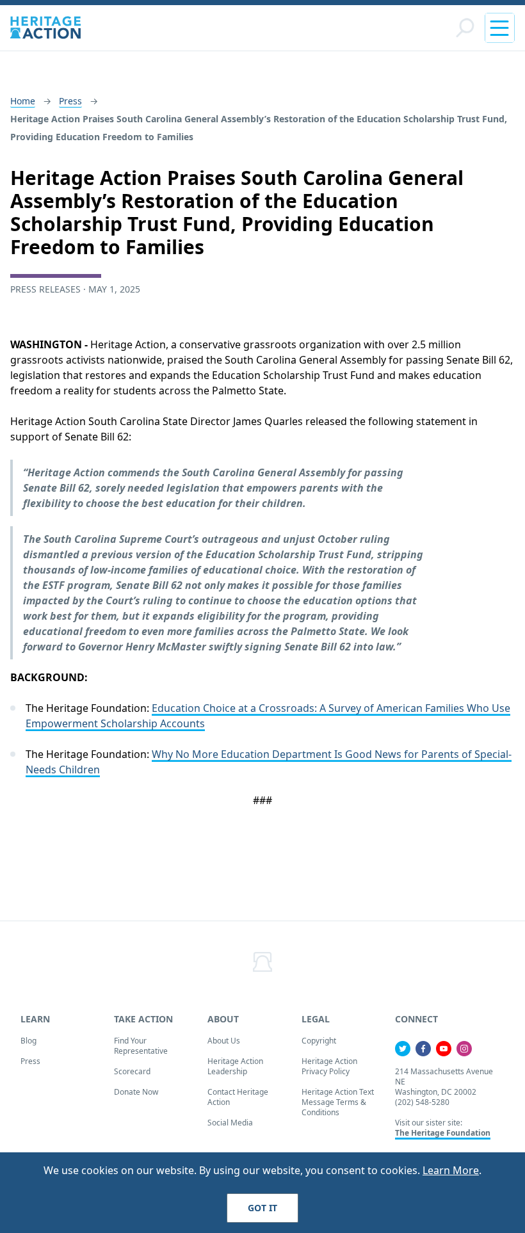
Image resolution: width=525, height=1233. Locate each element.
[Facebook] (423, 1048)
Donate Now (136, 1091)
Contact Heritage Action (237, 1097)
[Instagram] (464, 1048)
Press (70, 101)
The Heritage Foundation (442, 1132)
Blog (28, 1040)
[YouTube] (443, 1048)
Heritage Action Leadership (235, 1066)
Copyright (319, 1040)
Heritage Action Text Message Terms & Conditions (338, 1102)
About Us (223, 1040)
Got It (262, 1208)
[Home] (45, 27)
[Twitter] (402, 1048)
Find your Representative (141, 1045)
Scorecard (132, 1071)
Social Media (230, 1122)
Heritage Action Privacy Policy (329, 1066)
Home (22, 101)
